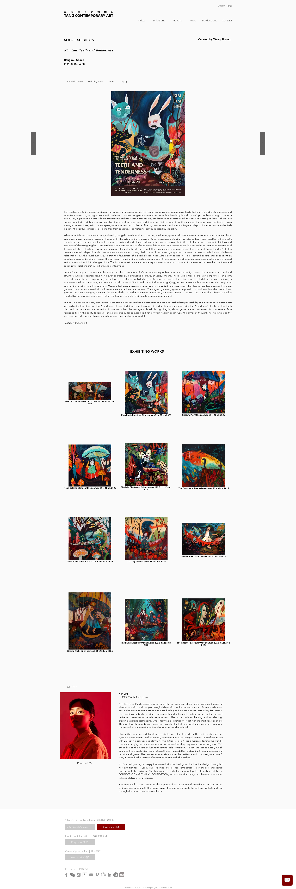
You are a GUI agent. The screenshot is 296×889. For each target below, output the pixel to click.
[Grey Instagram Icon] (78, 874)
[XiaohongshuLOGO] (121, 874)
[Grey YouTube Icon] (91, 874)
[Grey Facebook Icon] (66, 874)
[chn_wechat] (72, 874)
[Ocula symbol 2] (103, 874)
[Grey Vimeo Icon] (97, 874)
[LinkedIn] (109, 874)
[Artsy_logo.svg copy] (84, 874)
